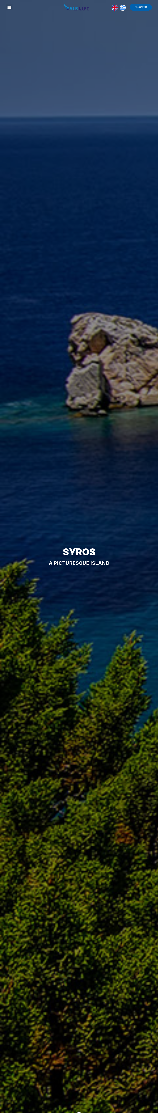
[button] (9, 7)
